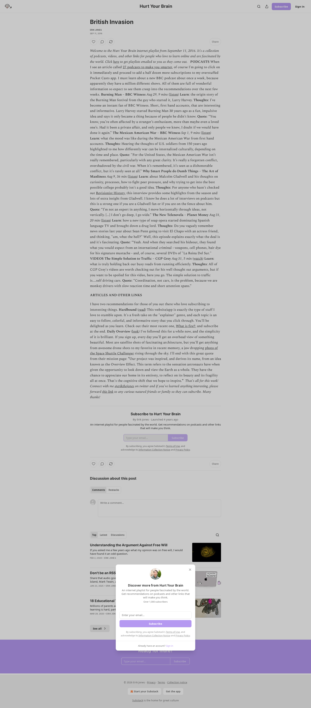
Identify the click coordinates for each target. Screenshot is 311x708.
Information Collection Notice (154, 635)
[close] (190, 570)
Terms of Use (173, 632)
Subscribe (155, 623)
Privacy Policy (182, 635)
